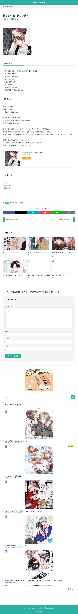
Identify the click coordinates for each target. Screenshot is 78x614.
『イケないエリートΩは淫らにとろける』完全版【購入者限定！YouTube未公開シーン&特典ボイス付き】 (34, 580)
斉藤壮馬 (25, 71)
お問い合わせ (50, 608)
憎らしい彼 (7, 185)
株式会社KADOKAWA (10, 582)
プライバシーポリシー (30, 608)
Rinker (29, 154)
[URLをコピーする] (69, 212)
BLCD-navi (39, 2)
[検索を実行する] (73, 397)
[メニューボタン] (2, 2)
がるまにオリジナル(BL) (11, 477)
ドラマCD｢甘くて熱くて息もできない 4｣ (16, 441)
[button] (9, 212)
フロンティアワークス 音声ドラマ (13, 443)
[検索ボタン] (75, 2)
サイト (7, 346)
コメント (8, 306)
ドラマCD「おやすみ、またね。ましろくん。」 (18, 546)
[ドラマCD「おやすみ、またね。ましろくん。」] (39, 530)
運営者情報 (41, 608)
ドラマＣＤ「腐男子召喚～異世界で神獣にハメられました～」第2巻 (23, 511)
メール (7, 338)
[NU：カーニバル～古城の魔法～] (39, 460)
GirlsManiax (70, 589)
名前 (6, 331)
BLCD (12, 19)
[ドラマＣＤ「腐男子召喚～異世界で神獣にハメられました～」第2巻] (39, 495)
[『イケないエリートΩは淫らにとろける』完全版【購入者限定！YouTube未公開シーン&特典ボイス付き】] (39, 564)
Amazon (26, 158)
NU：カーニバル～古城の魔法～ (13, 476)
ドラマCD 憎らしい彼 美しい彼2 (33, 152)
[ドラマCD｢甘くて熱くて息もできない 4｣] (39, 425)
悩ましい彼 (7, 188)
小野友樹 (18, 71)
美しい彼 (6, 183)
